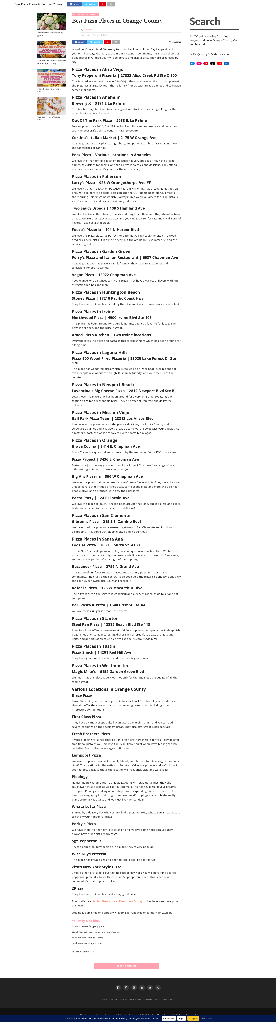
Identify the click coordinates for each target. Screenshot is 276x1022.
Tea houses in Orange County (48, 118)
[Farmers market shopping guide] (51, 29)
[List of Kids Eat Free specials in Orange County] (51, 57)
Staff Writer (89, 29)
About (113, 999)
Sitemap (148, 999)
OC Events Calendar (130, 999)
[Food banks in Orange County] (51, 85)
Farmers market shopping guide (50, 34)
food (92, 952)
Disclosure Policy (164, 999)
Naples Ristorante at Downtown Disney (117, 901)
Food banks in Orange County (49, 90)
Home (105, 999)
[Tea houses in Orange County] (51, 113)
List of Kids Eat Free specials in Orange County (51, 62)
